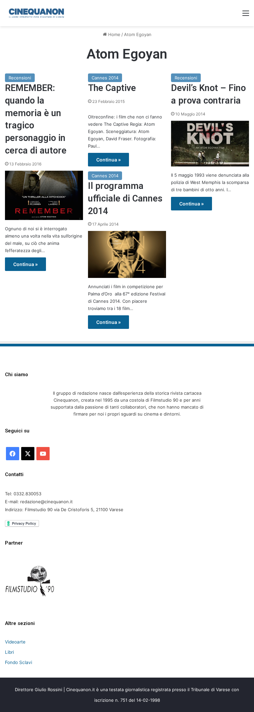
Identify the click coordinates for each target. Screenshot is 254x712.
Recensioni (20, 77)
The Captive (112, 88)
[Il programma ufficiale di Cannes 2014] (127, 254)
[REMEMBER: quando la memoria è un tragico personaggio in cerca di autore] (44, 195)
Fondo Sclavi (18, 662)
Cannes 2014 (105, 77)
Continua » (25, 264)
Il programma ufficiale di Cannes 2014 (125, 198)
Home (113, 34)
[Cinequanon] (36, 13)
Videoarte (15, 642)
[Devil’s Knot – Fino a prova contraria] (210, 144)
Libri (9, 652)
